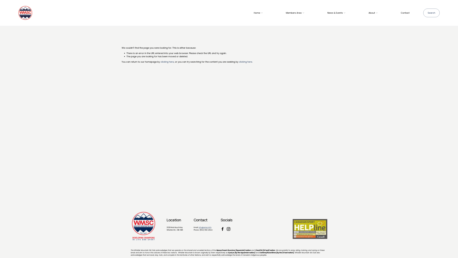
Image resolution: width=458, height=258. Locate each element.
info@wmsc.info (205, 227)
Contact (405, 12)
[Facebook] (222, 229)
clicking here (167, 61)
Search (431, 12)
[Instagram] (228, 229)
